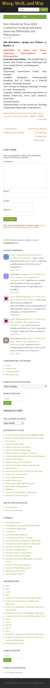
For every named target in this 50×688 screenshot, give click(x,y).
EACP (8, 619)
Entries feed (11, 369)
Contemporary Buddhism (16, 535)
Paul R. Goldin (16, 255)
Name (6, 191)
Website (7, 210)
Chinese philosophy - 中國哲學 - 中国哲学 (28, 116)
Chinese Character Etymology (18, 450)
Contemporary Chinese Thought (19, 538)
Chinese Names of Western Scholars (21, 453)
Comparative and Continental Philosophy (23, 526)
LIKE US (7, 240)
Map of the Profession (15, 477)
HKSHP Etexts (12, 468)
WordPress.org (12, 375)
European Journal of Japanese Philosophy (23, 544)
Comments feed (12, 372)
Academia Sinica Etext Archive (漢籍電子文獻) (24, 435)
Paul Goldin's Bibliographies (17, 486)
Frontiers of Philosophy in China (19, 547)
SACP (8, 628)
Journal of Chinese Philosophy (18, 556)
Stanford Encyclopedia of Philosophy (21, 492)
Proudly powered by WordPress (17, 683)
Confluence (10, 532)
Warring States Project (15, 643)
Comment (8, 161)
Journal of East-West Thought (18, 565)
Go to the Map (11, 507)
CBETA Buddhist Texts (15, 444)
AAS (7, 589)
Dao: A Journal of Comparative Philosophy (23, 541)
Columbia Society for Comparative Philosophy (25, 613)
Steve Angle (17, 113)
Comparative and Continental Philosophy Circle (25, 616)
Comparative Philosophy (16, 529)
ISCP (8, 622)
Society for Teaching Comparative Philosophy (25, 634)
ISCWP (8, 625)
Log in (8, 366)
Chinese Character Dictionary (18, 447)
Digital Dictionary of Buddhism (18, 462)
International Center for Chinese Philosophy (24, 471)
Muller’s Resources (14, 480)
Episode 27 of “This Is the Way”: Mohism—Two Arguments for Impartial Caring (27, 277)
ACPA (8, 592)
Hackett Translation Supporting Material (22, 465)
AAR (7, 586)
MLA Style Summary (14, 673)
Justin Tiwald (15, 297)
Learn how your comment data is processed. (24, 226)
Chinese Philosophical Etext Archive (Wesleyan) (25, 456)
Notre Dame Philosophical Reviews (20, 483)
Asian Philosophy (13, 523)
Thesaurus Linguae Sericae (17, 495)
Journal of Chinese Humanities (18, 553)
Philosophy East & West (15, 571)
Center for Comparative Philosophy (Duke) (23, 598)
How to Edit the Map (14, 510)
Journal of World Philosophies (18, 568)
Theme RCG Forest (37, 683)
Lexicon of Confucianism (16, 474)
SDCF (8, 631)
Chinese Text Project (14, 459)
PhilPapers (10, 489)
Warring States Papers (15, 574)
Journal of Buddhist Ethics (16, 550)
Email (6, 201)
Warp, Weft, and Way (23, 3)
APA (7, 595)
